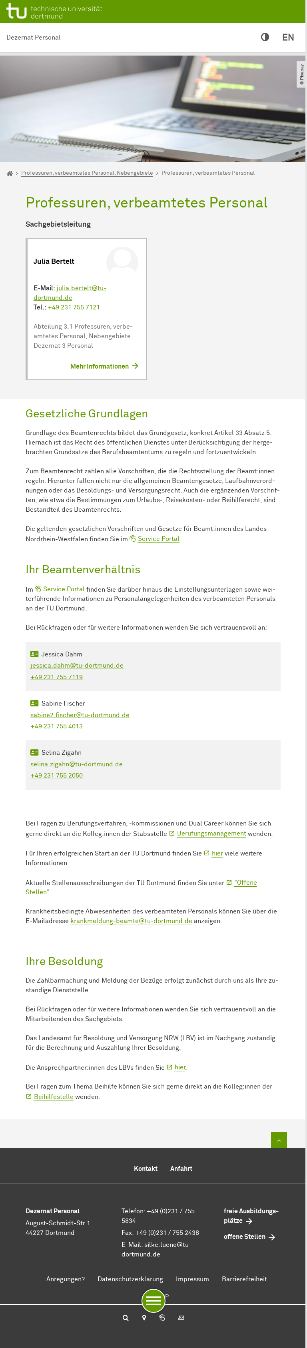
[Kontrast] (265, 38)
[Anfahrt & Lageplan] (143, 1318)
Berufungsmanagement (211, 833)
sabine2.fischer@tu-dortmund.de (80, 715)
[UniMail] (181, 1318)
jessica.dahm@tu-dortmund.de (77, 665)
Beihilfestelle (54, 1097)
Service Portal (158, 539)
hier (217, 853)
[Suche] (125, 1318)
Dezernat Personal (33, 37)
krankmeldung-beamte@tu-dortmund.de (131, 921)
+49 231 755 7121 (74, 307)
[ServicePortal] (161, 1318)
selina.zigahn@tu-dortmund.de (76, 764)
